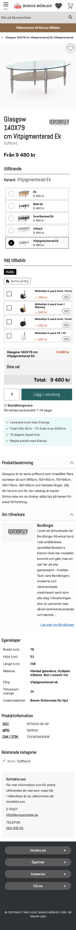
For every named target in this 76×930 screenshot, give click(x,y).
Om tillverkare (13, 514)
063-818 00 (14, 828)
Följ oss (38, 886)
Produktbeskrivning (17, 462)
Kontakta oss (38, 850)
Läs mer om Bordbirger (57, 625)
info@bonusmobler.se (22, 815)
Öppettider (38, 862)
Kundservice (38, 874)
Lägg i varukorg (47, 394)
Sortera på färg (19, 281)
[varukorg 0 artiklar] (70, 6)
